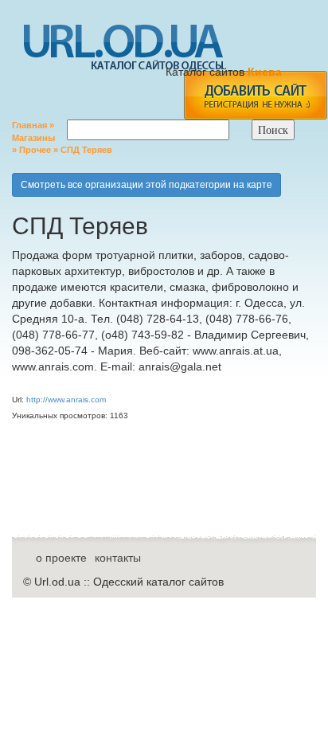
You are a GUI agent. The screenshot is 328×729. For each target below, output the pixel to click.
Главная (29, 125)
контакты (118, 557)
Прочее (35, 150)
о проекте (61, 557)
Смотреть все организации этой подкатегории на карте (146, 184)
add (255, 95)
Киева (266, 71)
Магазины (33, 138)
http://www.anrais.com (66, 399)
